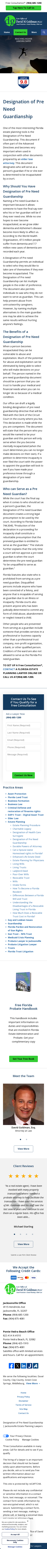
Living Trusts (19, 867)
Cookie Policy (12, 1439)
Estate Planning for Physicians (28, 860)
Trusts (11, 947)
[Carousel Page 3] (27, 1234)
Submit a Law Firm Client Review (23, 1255)
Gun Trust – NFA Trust (20, 933)
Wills (15, 881)
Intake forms (19, 884)
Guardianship (15, 923)
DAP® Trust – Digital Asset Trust (26, 814)
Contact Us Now (23, 775)
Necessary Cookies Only (15, 1541)
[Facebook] (11, 1366)
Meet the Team (23, 1076)
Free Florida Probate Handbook (23, 1007)
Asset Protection (17, 793)
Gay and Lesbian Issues (20, 919)
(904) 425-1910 (20, 1343)
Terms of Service (23, 1405)
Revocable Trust (21, 877)
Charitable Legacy (22, 828)
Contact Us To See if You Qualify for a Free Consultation (23, 702)
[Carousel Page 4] (33, 1234)
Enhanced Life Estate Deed (26, 856)
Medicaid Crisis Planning (21, 937)
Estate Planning (16, 821)
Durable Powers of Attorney (27, 846)
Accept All (15, 1534)
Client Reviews (23, 1166)
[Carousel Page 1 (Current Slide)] (20, 1139)
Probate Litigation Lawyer (22, 944)
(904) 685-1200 (20, 1314)
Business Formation (18, 800)
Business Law (15, 804)
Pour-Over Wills (21, 874)
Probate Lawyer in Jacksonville (24, 941)
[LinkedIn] (23, 1366)
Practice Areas (13, 787)
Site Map (23, 1409)
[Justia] (29, 1366)
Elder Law (13, 818)
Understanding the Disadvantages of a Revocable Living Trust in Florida (28, 906)
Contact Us (20, 32)
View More (23, 1148)
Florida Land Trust (18, 797)
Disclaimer (23, 1401)
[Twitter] (17, 1366)
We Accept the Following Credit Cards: (23, 1269)
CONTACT (9, 669)
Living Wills (18, 863)
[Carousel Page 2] (27, 1139)
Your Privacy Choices (20, 1435)
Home (7, 32)
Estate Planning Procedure (26, 825)
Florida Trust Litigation (20, 951)
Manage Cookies (30, 1439)
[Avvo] (35, 1366)
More (34, 32)
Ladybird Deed (20, 870)
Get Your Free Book (23, 1058)
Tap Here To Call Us (23, 7)
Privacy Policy (23, 1396)
